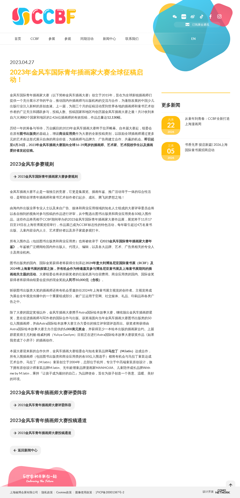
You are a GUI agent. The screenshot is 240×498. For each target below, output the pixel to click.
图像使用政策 (84, 492)
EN (193, 39)
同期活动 (87, 39)
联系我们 (132, 39)
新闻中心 (109, 39)
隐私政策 (47, 492)
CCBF (34, 39)
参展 (52, 39)
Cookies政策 (64, 492)
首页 (18, 39)
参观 (67, 39)
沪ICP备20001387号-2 (110, 492)
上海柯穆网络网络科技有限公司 (222, 491)
